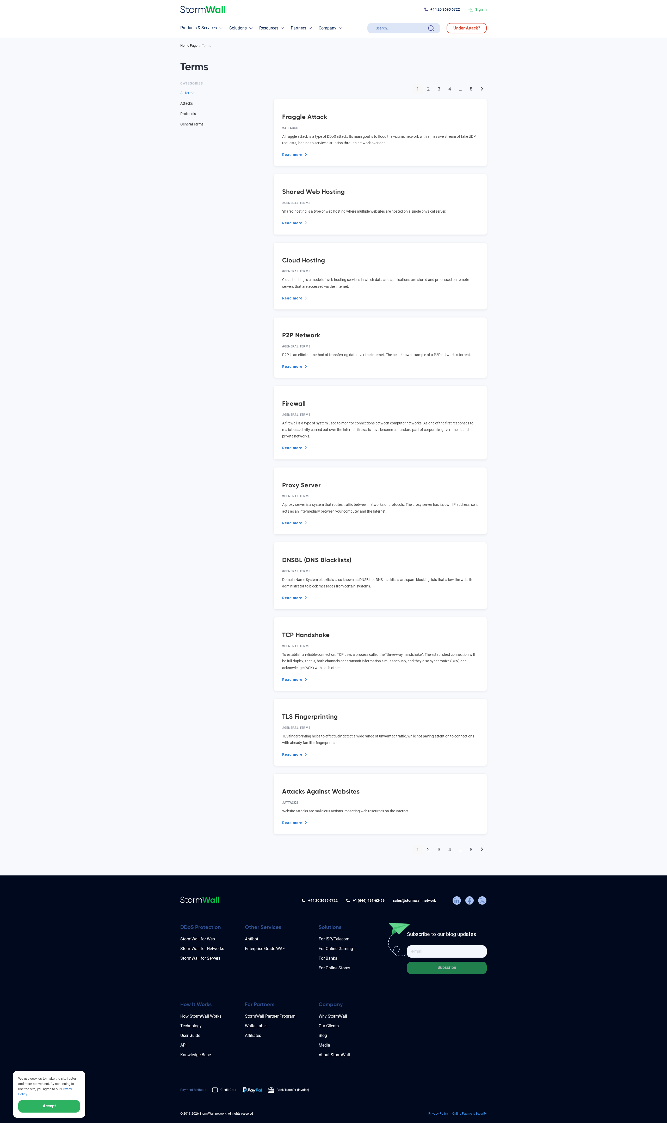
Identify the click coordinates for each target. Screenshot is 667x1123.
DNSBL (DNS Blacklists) (316, 560)
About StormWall (334, 1054)
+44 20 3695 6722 (445, 9)
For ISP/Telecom (334, 938)
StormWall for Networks (202, 948)
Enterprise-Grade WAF (265, 948)
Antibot (251, 938)
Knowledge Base (195, 1054)
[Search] (431, 28)
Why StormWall (333, 1016)
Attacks (291, 128)
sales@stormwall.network (414, 900)
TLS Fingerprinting (310, 716)
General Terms (297, 203)
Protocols (188, 114)
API (183, 1045)
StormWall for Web (197, 938)
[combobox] (401, 28)
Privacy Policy (438, 1113)
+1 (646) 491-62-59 (369, 900)
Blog (323, 1035)
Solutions (238, 28)
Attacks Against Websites (321, 791)
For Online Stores (334, 967)
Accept (49, 1105)
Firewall (294, 403)
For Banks (328, 958)
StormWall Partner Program (270, 1016)
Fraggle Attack (304, 117)
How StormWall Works (200, 1016)
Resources (268, 28)
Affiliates (253, 1035)
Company (327, 28)
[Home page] (202, 9)
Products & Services (198, 27)
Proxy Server (301, 485)
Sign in (481, 9)
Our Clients (329, 1025)
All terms (187, 93)
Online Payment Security (469, 1113)
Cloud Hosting (303, 260)
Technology (191, 1025)
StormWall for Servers (200, 958)
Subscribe (446, 967)
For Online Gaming (336, 948)
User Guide (190, 1035)
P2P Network (301, 335)
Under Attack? (466, 28)
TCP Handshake (306, 635)
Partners (298, 28)
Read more (294, 155)
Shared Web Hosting (313, 191)
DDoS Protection (200, 927)
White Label (256, 1025)
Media (324, 1045)
